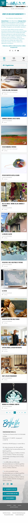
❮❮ (7, 412)
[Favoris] (20, 3)
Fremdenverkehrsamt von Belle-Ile (9, 432)
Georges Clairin (22, 21)
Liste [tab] (4, 60)
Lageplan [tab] (14, 60)
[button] (23, 3)
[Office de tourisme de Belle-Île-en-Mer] (11, 422)
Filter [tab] (23, 60)
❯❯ (25, 412)
